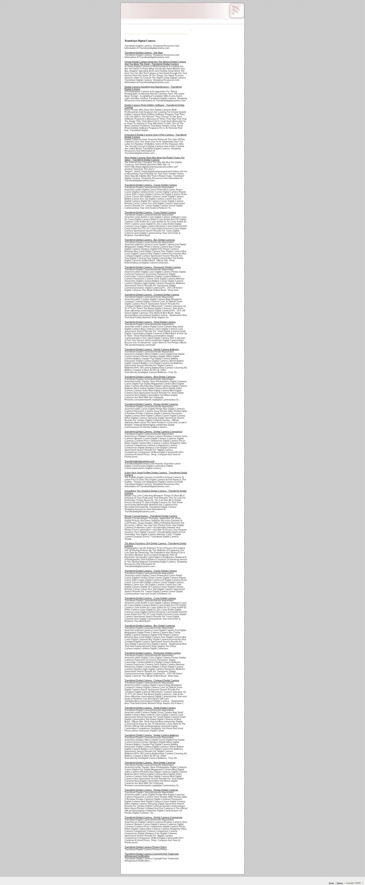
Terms (331, 883)
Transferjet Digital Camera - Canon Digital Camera (151, 185)
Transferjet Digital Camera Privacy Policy (146, 847)
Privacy (340, 883)
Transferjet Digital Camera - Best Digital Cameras (150, 377)
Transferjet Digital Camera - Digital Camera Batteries (152, 349)
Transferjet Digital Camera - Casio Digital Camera (150, 212)
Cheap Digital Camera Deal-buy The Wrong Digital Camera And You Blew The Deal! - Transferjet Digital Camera (155, 63)
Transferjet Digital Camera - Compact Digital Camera (152, 295)
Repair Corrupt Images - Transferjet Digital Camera (151, 516)
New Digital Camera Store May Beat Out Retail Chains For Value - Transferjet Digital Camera (155, 159)
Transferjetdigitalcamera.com (140, 461)
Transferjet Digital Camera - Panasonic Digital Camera (153, 267)
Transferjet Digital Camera (140, 41)
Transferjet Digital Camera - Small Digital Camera (150, 322)
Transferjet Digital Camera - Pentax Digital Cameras (151, 404)
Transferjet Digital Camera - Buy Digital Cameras (150, 240)
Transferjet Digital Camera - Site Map (144, 53)
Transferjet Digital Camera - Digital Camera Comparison (153, 432)
